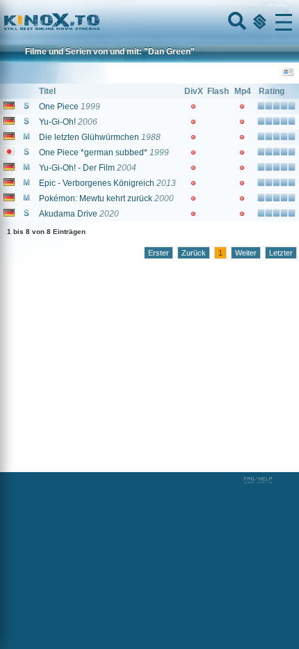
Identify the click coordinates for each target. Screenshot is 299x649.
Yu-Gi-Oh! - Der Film (77, 168)
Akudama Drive (68, 214)
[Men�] (283, 22)
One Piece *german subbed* (93, 152)
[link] (149, 22)
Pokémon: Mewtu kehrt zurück (95, 198)
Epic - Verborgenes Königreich (96, 183)
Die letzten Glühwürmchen (89, 137)
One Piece (59, 106)
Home (98, 22)
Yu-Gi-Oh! (57, 122)
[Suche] (235, 22)
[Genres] (258, 22)
